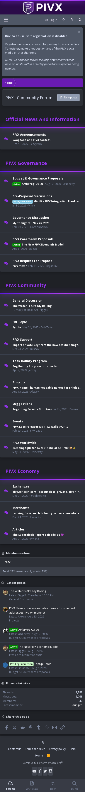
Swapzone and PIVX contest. (31, 140)
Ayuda (16, 327)
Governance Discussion (30, 217)
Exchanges (20, 486)
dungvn (77, 705)
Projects (19, 382)
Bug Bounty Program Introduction (35, 366)
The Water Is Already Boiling (32, 306)
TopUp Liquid (30, 664)
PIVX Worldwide (24, 442)
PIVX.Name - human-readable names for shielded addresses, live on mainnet (42, 610)
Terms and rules (35, 749)
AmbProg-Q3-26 (28, 184)
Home (39, 755)
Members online (18, 553)
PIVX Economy (22, 471)
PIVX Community (25, 285)
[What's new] (71, 20)
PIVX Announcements (29, 134)
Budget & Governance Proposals (37, 178)
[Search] (80, 20)
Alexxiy (34, 391)
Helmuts (35, 517)
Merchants (20, 508)
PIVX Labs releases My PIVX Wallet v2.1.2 (40, 427)
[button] (5, 19)
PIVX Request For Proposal (32, 260)
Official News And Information (42, 119)
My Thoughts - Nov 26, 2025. (31, 223)
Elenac (6, 562)
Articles (18, 529)
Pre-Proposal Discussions (32, 196)
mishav (34, 349)
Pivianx (74, 409)
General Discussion (27, 300)
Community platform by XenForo (43, 762)
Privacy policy (57, 749)
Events (17, 421)
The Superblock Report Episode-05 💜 (38, 535)
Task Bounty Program (29, 361)
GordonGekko (39, 227)
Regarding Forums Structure (32, 409)
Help (73, 749)
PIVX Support (22, 339)
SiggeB (33, 249)
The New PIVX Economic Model (39, 244)
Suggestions (22, 404)
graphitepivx (38, 496)
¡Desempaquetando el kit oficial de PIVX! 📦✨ (44, 448)
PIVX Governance (26, 163)
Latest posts (16, 582)
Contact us (14, 749)
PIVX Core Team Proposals (33, 239)
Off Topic (19, 322)
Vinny (31, 205)
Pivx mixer (19, 266)
